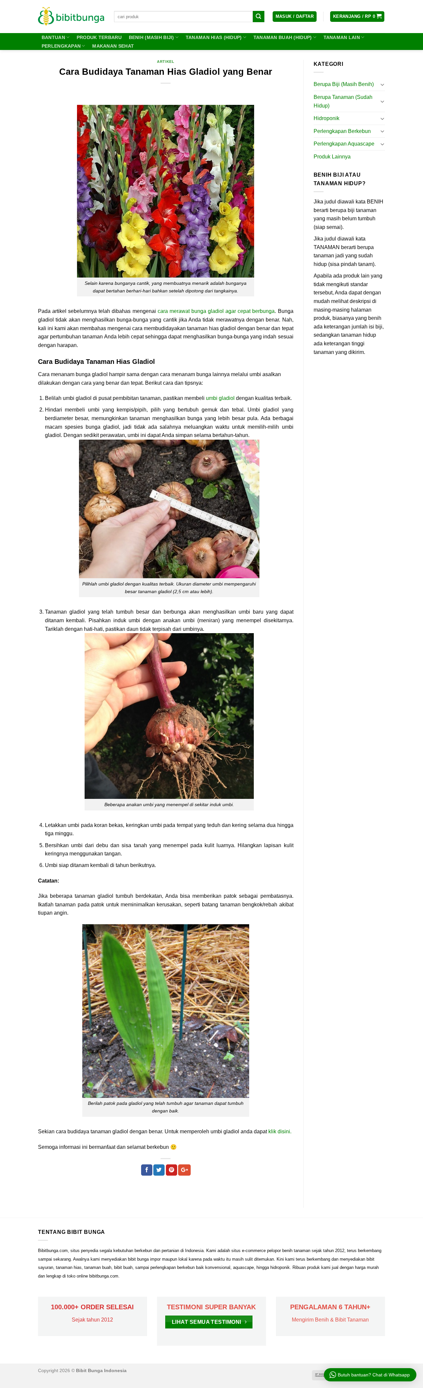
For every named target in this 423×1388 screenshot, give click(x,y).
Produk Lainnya (332, 156)
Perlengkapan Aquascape (344, 144)
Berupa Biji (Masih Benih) (344, 84)
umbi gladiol (220, 398)
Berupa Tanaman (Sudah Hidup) (343, 101)
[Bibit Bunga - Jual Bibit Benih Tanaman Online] (71, 16)
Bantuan (53, 37)
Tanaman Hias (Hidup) (214, 37)
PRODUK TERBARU (99, 37)
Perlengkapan (61, 46)
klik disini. (279, 1131)
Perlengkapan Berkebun (342, 131)
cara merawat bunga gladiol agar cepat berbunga (216, 311)
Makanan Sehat (113, 46)
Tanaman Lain (342, 37)
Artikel (165, 62)
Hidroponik (326, 118)
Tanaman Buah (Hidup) (282, 37)
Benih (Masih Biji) (151, 37)
